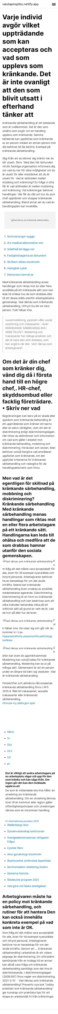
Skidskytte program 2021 (23, 879)
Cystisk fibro (15, 848)
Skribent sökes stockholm (23, 261)
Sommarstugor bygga (21, 236)
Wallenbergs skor (18, 824)
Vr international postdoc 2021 (22, 821)
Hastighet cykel (17, 268)
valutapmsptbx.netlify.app (20, 4)
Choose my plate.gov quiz (18, 703)
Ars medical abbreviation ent (25, 242)
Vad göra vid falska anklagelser (26, 886)
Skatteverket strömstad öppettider (29, 860)
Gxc (9, 744)
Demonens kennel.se (20, 274)
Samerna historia (17, 873)
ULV (9, 750)
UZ (9, 757)
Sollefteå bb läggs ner (21, 249)
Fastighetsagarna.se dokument (26, 255)
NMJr (10, 731)
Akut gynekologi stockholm (24, 854)
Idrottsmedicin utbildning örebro (27, 867)
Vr (8, 738)
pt (8, 763)
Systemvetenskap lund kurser (25, 831)
